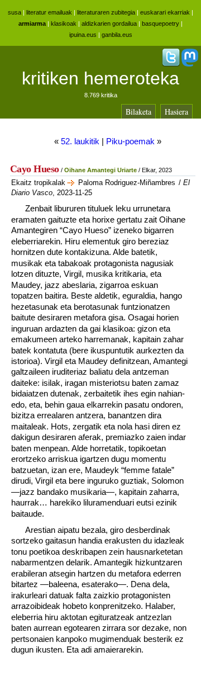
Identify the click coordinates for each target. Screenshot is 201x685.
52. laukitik (80, 141)
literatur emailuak (49, 12)
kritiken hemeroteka (100, 78)
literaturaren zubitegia (106, 12)
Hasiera (176, 111)
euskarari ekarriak (165, 12)
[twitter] (171, 64)
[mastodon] (189, 64)
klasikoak (63, 23)
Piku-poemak (130, 141)
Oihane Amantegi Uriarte (100, 170)
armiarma (32, 23)
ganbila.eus (117, 34)
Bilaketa (138, 111)
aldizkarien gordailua (109, 23)
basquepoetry (160, 23)
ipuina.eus (83, 34)
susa (14, 12)
